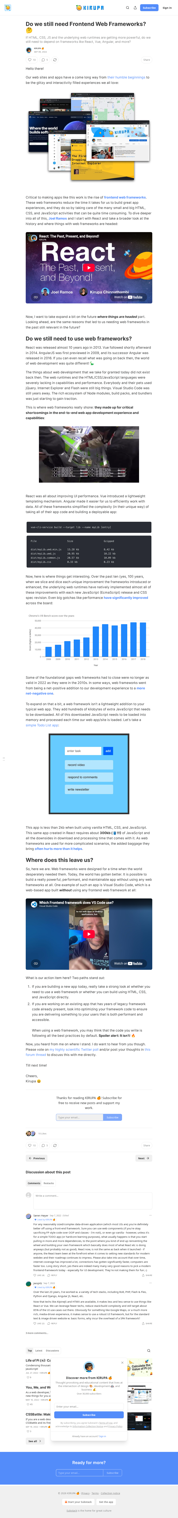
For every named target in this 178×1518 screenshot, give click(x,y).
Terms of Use (105, 1422)
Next (141, 1158)
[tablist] (41, 1183)
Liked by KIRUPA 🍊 (46, 1219)
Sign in (167, 7)
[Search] (127, 7)
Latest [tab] (38, 1350)
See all (33, 1441)
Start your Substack (80, 1502)
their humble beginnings (126, 77)
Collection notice (110, 1493)
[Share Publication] (135, 7)
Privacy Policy (115, 1426)
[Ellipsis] (150, 1215)
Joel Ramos (57, 218)
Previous (39, 1158)
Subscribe (149, 7)
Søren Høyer (40, 1215)
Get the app (106, 1502)
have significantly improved (126, 598)
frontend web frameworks (125, 197)
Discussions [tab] (52, 1350)
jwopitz (37, 1283)
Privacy (85, 1493)
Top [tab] (30, 1350)
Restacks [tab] (49, 1183)
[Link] (21, 338)
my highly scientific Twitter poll (74, 1050)
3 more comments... (37, 1333)
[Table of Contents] (3, 759)
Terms (95, 1493)
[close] (122, 1362)
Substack (72, 1510)
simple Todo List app (42, 725)
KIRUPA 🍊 (39, 48)
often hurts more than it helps (58, 849)
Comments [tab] (34, 1183)
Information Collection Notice (88, 1426)
